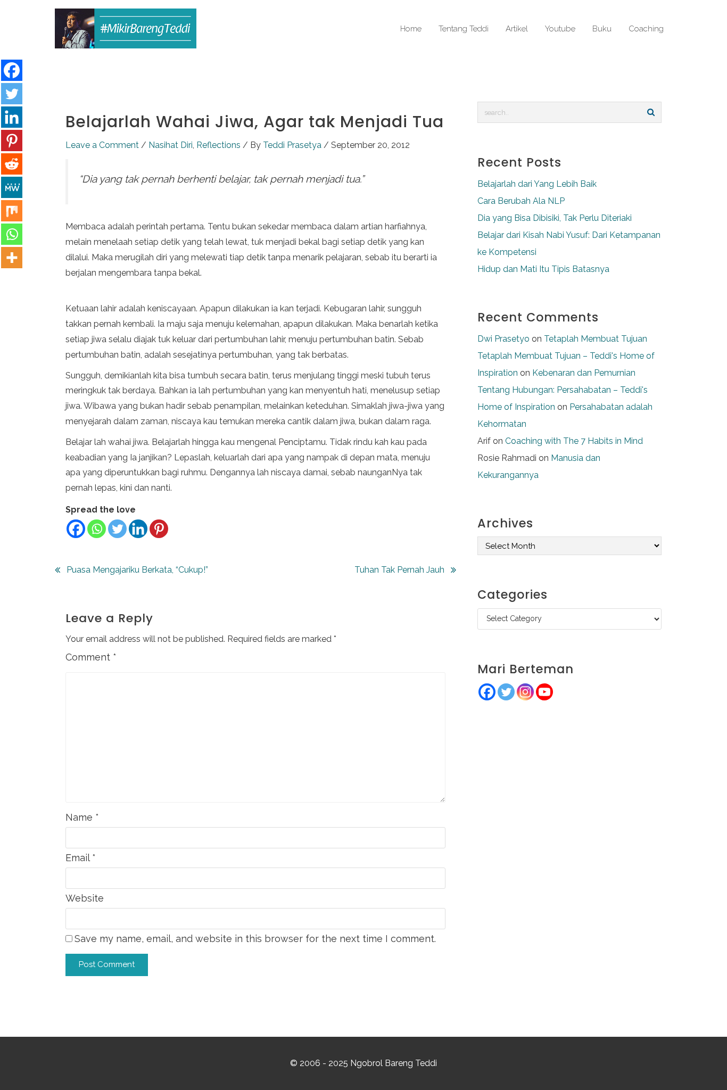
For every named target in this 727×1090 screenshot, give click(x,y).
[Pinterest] (159, 528)
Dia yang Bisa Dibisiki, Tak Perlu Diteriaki (554, 218)
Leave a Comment (102, 145)
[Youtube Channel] (544, 691)
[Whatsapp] (96, 528)
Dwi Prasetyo (503, 339)
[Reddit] (11, 164)
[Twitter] (117, 528)
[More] (11, 257)
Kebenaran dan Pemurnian (583, 373)
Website (84, 898)
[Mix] (11, 210)
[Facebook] (76, 528)
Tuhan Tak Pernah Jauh (399, 570)
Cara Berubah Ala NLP (521, 201)
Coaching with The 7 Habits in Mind (574, 441)
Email (80, 857)
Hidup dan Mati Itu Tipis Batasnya (543, 269)
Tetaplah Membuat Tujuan (595, 339)
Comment (91, 657)
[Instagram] (525, 691)
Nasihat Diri (170, 145)
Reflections (218, 145)
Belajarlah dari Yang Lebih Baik (537, 184)
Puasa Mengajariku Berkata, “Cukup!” (137, 570)
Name (82, 817)
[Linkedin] (138, 528)
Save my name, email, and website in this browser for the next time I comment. (255, 938)
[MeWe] (11, 187)
